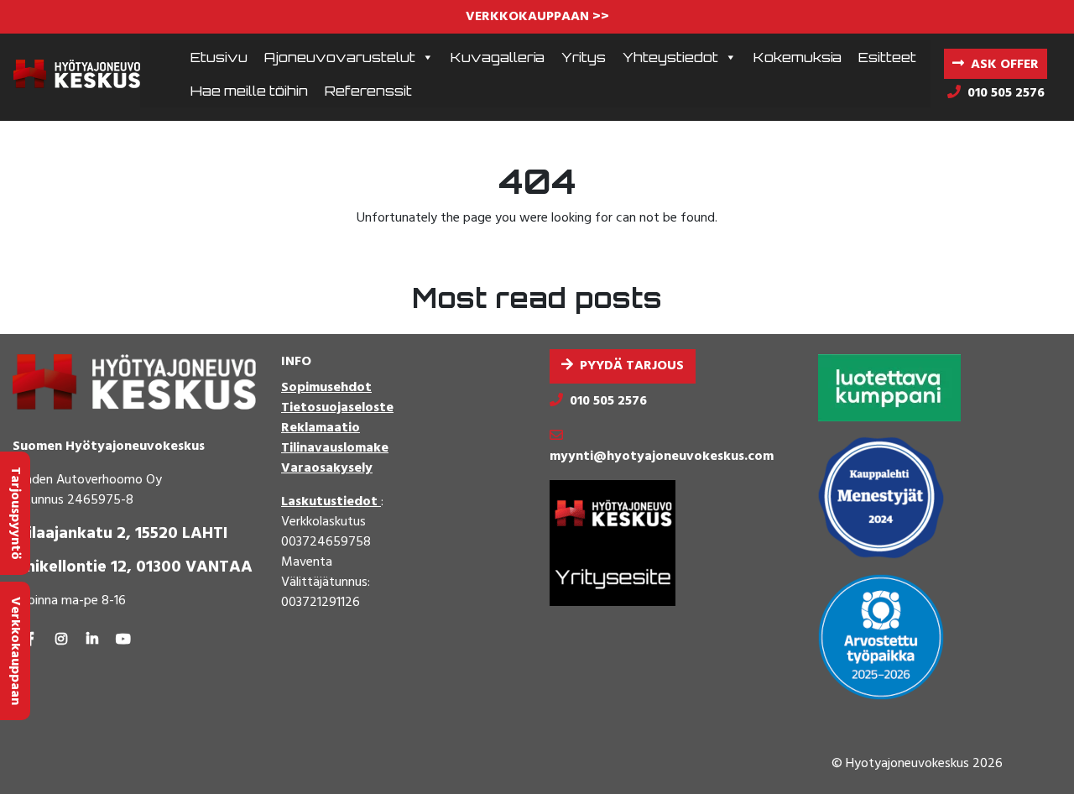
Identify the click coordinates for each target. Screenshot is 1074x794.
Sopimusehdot (326, 388)
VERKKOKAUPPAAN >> (537, 17)
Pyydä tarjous (632, 366)
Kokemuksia (797, 57)
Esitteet (887, 57)
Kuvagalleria (498, 57)
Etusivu (219, 57)
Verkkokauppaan (15, 651)
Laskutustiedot (331, 502)
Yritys (583, 57)
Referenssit (368, 90)
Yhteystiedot (670, 57)
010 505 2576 (608, 401)
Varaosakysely (327, 468)
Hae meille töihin (249, 90)
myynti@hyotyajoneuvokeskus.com (662, 457)
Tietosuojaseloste (337, 408)
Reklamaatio (320, 428)
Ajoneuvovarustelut (339, 57)
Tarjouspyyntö (15, 513)
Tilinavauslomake (334, 448)
